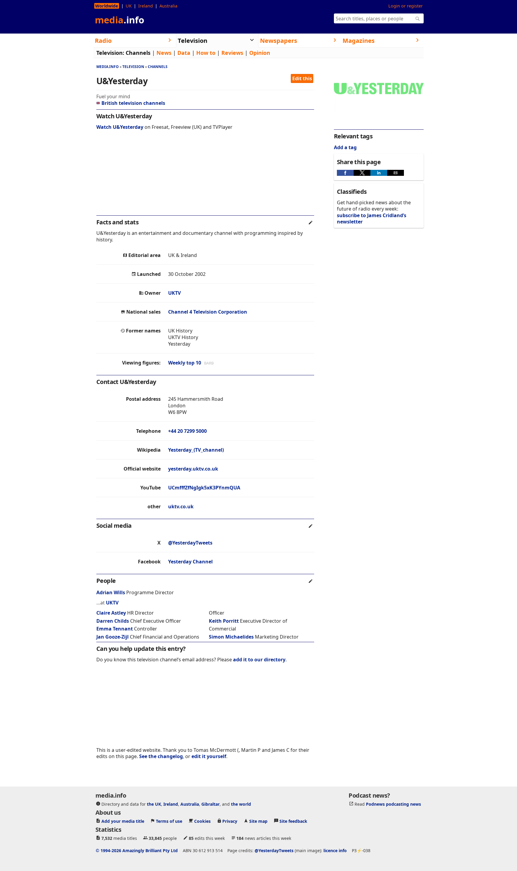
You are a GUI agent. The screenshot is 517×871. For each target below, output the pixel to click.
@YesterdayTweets (190, 542)
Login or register (405, 6)
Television (133, 66)
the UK (154, 804)
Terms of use (169, 821)
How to (205, 52)
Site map (258, 821)
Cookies (202, 821)
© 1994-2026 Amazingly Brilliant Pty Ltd (137, 850)
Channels (138, 52)
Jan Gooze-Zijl (112, 636)
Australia (168, 6)
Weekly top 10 (184, 362)
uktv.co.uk (181, 506)
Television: (110, 52)
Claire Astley (111, 613)
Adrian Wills (110, 592)
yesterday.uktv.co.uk (193, 468)
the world (241, 804)
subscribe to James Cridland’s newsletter (371, 218)
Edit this (302, 78)
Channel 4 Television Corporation (207, 312)
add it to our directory (259, 659)
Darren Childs (112, 621)
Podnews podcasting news (393, 804)
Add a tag (345, 147)
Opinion (259, 52)
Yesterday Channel (190, 561)
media (119, 19)
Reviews (232, 52)
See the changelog (161, 756)
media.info (107, 66)
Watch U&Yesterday (119, 127)
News (163, 52)
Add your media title (122, 821)
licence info (335, 850)
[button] (345, 173)
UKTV (174, 293)
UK (129, 6)
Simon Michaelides (231, 636)
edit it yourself (208, 756)
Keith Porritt (224, 621)
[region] (205, 176)
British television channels (133, 103)
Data (183, 52)
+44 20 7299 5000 (187, 431)
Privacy (229, 821)
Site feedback (293, 821)
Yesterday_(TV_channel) (196, 450)
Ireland (145, 6)
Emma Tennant (114, 628)
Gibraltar (210, 804)
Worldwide (106, 6)
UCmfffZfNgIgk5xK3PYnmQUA (204, 487)
